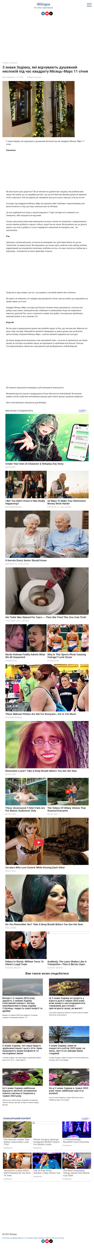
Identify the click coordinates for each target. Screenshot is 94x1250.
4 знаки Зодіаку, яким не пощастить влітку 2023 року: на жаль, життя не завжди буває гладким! (67, 1049)
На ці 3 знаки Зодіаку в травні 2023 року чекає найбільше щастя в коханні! (68, 1091)
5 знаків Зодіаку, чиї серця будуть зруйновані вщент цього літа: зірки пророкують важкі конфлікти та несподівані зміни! (22, 1049)
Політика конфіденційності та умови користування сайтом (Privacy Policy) (33, 1238)
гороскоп (38, 77)
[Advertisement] (47, 37)
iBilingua (43, 4)
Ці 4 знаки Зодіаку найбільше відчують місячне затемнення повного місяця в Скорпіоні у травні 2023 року (19, 1092)
